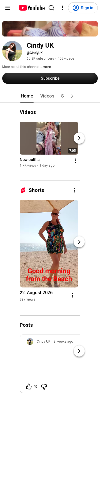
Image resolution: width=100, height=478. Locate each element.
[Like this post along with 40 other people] (28, 386)
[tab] (27, 96)
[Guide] (7, 7)
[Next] (79, 138)
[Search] (51, 7)
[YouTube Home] (31, 8)
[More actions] (75, 161)
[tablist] (50, 96)
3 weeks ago (63, 341)
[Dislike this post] (43, 386)
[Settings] (62, 7)
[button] (72, 96)
